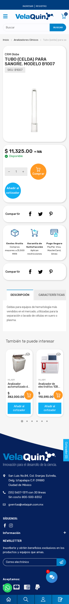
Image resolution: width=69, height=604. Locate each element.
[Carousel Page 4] (37, 421)
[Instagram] (11, 525)
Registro (41, 6)
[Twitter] (40, 213)
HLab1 (11, 379)
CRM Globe (12, 54)
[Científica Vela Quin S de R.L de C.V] (34, 16)
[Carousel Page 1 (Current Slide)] (22, 421)
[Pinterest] (50, 213)
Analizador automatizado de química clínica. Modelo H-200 (18, 388)
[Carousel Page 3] (32, 421)
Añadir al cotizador (19, 408)
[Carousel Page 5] (42, 421)
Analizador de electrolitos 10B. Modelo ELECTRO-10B (49, 388)
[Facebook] (30, 213)
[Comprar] (28, 395)
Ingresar (28, 6)
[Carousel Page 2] (27, 421)
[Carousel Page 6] (47, 421)
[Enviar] (61, 562)
